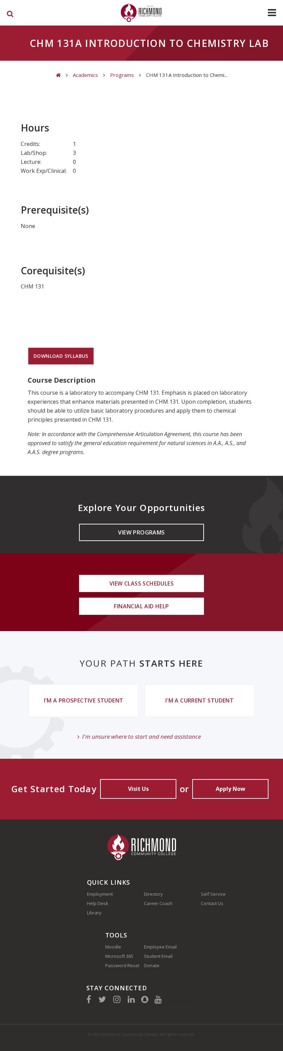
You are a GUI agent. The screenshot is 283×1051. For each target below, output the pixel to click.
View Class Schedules (141, 583)
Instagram (116, 999)
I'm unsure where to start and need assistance (141, 736)
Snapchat (144, 999)
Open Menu (272, 12)
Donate (151, 965)
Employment (100, 894)
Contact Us (212, 903)
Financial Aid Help (141, 606)
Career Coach (158, 903)
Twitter (102, 999)
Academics (85, 75)
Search (10, 15)
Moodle (113, 947)
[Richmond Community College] (141, 12)
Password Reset (122, 965)
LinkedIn (131, 999)
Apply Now (230, 789)
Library (94, 913)
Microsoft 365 (119, 956)
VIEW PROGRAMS (141, 532)
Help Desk (97, 903)
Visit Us (138, 789)
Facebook (88, 999)
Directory (153, 894)
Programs (122, 75)
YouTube (158, 999)
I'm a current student (199, 700)
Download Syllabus (60, 356)
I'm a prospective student (84, 700)
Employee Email (160, 947)
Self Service (213, 894)
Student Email (158, 956)
